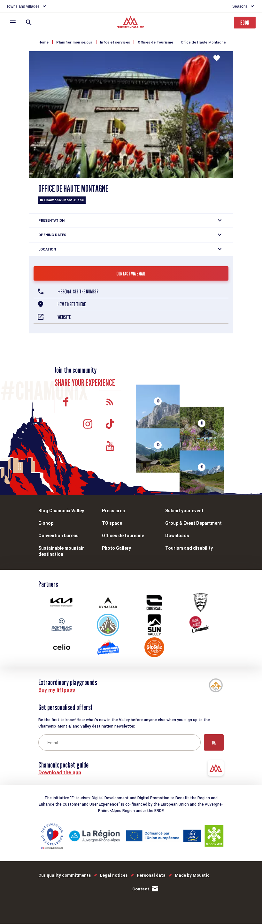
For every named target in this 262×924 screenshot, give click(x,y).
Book (244, 22)
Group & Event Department (193, 523)
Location (47, 249)
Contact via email (131, 274)
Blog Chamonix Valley (61, 510)
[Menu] (12, 22)
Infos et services (115, 42)
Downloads (177, 535)
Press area (113, 510)
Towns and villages (23, 6)
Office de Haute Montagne (203, 42)
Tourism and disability (189, 548)
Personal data (151, 875)
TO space (112, 523)
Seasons (240, 6)
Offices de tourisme (123, 535)
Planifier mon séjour (74, 42)
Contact (140, 889)
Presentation (51, 221)
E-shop (45, 523)
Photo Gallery (116, 548)
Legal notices (113, 875)
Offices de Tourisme (155, 42)
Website (64, 317)
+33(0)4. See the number (78, 292)
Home (43, 42)
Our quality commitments (64, 875)
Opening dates (52, 235)
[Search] (28, 22)
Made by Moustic (192, 875)
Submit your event (184, 510)
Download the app (59, 772)
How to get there (72, 304)
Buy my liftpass (56, 690)
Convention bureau (58, 535)
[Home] (131, 23)
